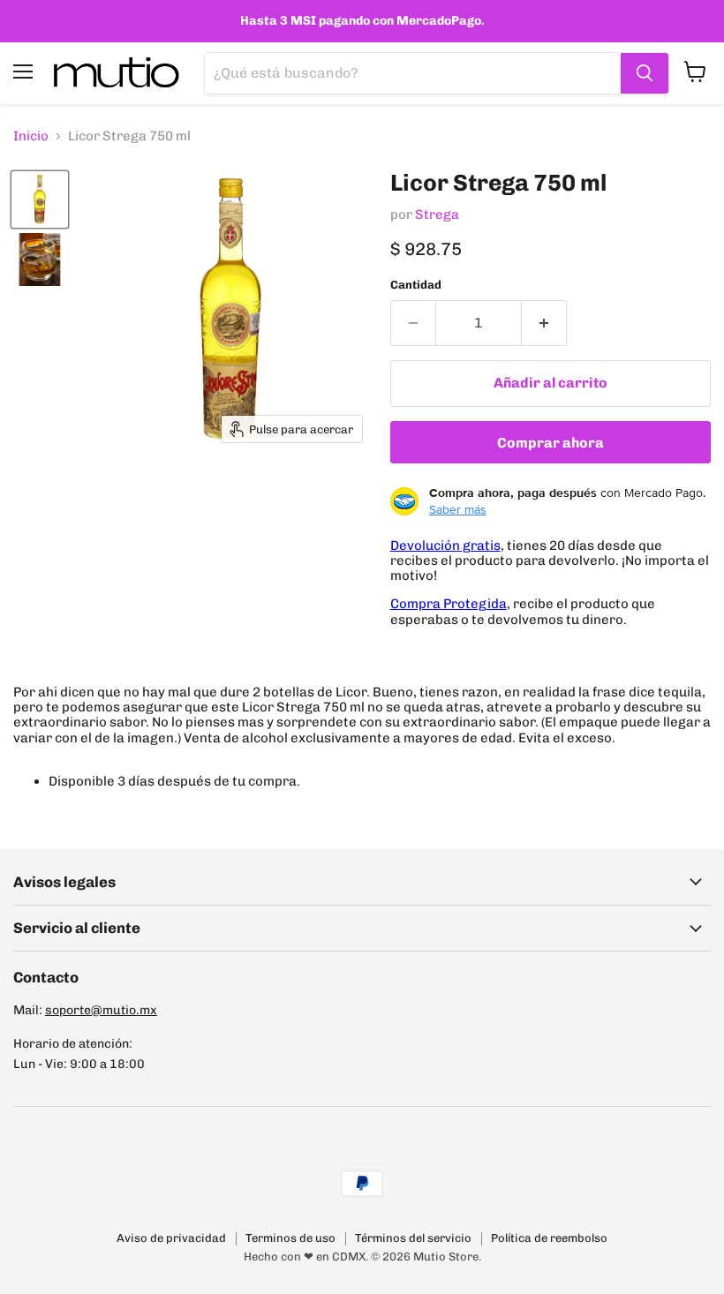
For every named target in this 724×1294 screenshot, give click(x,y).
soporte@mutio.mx (101, 1010)
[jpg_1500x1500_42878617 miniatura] (39, 259)
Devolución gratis (445, 545)
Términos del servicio (413, 1238)
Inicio (31, 136)
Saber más (457, 509)
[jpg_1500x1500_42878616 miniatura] (39, 199)
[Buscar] (644, 73)
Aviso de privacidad (171, 1238)
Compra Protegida (448, 604)
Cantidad (415, 284)
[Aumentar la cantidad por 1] (544, 323)
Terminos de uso (290, 1238)
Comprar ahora (550, 442)
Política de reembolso (549, 1238)
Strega (437, 214)
